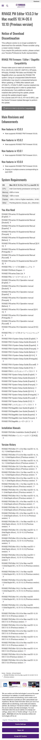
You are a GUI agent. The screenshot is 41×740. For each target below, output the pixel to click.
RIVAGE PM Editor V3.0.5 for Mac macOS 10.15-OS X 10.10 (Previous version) (20, 614)
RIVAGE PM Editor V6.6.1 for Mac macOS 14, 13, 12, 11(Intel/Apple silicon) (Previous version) (20, 473)
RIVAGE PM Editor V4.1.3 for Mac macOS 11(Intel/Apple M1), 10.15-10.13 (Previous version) (20, 606)
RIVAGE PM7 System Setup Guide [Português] (19, 394)
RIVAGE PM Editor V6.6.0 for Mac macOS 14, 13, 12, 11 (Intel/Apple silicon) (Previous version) (20, 479)
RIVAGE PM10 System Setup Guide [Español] (19, 345)
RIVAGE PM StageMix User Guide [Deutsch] (18, 411)
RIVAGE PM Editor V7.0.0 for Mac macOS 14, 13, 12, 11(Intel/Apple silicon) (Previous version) (20, 455)
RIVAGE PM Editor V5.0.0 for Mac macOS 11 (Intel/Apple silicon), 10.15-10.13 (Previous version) (18, 557)
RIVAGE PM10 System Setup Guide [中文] (17, 368)
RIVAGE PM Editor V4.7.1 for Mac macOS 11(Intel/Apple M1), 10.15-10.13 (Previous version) (20, 572)
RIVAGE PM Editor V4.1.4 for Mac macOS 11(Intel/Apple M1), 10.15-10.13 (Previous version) (20, 597)
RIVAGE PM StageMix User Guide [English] (18, 408)
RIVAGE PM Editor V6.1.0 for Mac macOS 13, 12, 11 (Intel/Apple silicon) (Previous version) (20, 491)
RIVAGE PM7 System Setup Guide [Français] (18, 384)
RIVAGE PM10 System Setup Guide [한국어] (18, 355)
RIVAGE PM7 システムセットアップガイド (18, 404)
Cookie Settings (20, 724)
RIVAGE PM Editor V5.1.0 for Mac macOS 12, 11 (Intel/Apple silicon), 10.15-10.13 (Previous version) (20, 532)
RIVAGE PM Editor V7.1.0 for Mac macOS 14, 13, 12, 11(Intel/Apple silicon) (20, 450)
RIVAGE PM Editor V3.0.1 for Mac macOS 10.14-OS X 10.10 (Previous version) (20, 638)
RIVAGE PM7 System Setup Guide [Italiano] (18, 388)
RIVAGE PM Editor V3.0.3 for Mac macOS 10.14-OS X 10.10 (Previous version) (20, 626)
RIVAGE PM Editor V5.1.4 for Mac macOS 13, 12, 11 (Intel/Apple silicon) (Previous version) (20, 502)
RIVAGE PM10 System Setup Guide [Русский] (19, 364)
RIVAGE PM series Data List (12, 273)
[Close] (38, 690)
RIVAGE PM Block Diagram (12, 270)
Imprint (5, 720)
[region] (20, 713)
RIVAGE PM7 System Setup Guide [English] (18, 374)
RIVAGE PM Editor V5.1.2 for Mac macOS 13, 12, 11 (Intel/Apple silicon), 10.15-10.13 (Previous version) (20, 515)
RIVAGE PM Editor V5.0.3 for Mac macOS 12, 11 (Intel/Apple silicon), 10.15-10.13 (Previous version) (20, 540)
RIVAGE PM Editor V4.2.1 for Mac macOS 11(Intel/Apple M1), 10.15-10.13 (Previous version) (20, 589)
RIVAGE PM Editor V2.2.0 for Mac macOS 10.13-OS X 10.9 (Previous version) (20, 655)
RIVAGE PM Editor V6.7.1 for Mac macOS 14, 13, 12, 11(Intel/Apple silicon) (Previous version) (20, 461)
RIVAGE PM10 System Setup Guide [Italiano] (18, 352)
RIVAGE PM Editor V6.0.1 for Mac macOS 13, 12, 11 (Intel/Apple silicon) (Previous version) (20, 496)
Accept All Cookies (20, 736)
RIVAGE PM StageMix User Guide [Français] (18, 418)
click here (10, 714)
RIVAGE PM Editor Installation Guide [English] (19, 432)
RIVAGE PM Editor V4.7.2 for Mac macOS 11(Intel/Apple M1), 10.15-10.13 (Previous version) (20, 564)
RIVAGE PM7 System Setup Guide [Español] (18, 381)
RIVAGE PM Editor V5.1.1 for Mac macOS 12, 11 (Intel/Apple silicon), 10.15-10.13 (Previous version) (20, 524)
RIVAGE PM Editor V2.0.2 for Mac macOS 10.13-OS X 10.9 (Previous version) (20, 661)
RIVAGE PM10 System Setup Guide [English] (18, 338)
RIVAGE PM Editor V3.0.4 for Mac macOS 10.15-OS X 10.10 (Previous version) (20, 620)
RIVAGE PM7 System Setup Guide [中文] (17, 401)
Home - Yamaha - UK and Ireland (11, 673)
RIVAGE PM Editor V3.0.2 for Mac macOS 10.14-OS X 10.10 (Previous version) (20, 632)
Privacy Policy (13, 720)
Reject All (20, 730)
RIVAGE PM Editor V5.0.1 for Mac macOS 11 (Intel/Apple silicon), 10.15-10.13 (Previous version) (18, 549)
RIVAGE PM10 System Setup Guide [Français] (19, 348)
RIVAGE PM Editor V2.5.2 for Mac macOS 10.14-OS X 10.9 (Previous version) (20, 649)
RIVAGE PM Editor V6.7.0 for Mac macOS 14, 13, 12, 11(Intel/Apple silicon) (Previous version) (20, 467)
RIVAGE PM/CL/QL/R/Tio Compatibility (20, 108)
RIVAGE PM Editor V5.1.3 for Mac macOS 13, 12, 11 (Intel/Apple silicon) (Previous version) (20, 508)
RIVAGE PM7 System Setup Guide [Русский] (18, 398)
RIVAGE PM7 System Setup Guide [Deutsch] (18, 378)
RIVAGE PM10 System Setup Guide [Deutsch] (19, 342)
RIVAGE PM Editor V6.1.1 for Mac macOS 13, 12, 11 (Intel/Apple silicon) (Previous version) (20, 485)
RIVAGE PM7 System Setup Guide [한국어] (18, 391)
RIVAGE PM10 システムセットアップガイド (18, 371)
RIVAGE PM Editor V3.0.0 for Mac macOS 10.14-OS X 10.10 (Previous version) (20, 643)
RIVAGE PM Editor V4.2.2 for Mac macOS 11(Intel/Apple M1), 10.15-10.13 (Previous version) (20, 581)
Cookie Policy (23, 720)
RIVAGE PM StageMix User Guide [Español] (18, 414)
